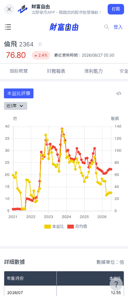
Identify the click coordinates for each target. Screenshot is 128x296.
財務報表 (56, 71)
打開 (116, 9)
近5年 (12, 105)
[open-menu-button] (8, 27)
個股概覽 (19, 71)
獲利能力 (93, 71)
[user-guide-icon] (116, 284)
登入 (118, 27)
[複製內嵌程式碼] (119, 93)
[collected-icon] (40, 44)
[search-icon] (107, 27)
